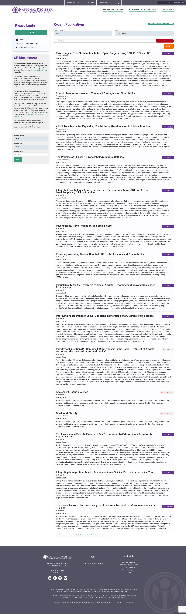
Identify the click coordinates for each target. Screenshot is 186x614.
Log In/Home (168, 9)
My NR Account (73, 3)
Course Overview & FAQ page (37, 70)
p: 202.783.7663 (57, 570)
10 (91, 535)
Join (93, 557)
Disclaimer (118, 602)
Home (21, 40)
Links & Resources (128, 567)
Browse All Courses (113, 9)
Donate (128, 572)
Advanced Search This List (161, 24)
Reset (169, 46)
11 (96, 535)
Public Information (129, 570)
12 (100, 535)
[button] (165, 41)
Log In (31, 32)
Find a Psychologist (93, 564)
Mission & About (128, 562)
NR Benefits (89, 3)
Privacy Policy (128, 602)
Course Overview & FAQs (28, 44)
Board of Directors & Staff (128, 565)
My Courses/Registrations (142, 9)
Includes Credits (61, 58)
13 (104, 535)
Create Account (105, 3)
